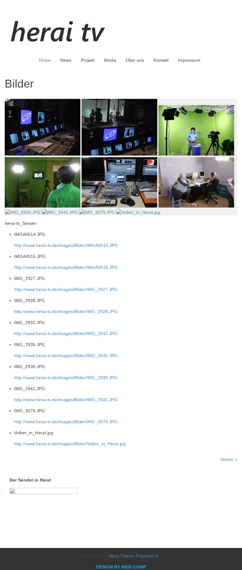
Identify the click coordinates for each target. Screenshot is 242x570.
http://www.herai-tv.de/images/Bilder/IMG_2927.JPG (66, 289)
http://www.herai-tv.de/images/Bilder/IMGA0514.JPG (66, 245)
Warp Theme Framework (133, 555)
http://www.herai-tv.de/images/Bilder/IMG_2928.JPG (66, 311)
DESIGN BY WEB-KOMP (121, 566)
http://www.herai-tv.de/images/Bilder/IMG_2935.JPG (66, 355)
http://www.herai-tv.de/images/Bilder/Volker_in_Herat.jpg (70, 443)
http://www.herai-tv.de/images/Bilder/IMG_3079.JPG (66, 421)
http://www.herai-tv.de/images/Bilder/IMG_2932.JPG (66, 333)
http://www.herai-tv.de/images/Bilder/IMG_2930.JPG (66, 377)
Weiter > (229, 459)
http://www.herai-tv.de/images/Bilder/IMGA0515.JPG (66, 267)
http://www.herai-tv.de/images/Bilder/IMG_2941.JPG (66, 399)
